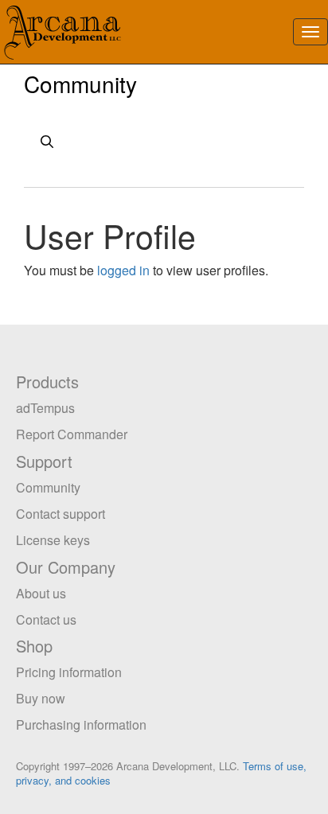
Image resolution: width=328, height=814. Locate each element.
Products (47, 381)
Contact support (60, 513)
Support (44, 461)
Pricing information (69, 672)
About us (41, 593)
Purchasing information (81, 724)
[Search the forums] (164, 143)
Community (80, 83)
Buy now (40, 698)
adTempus (45, 408)
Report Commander (71, 434)
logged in (123, 270)
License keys (53, 540)
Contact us (46, 619)
